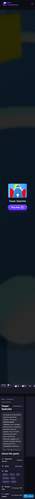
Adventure (10, 399)
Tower (12, 474)
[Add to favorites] (30, 386)
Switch (14, 481)
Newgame (6, 481)
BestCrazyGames (10, 4)
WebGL (5, 474)
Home (3, 399)
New (18, 474)
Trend (13, 478)
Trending (5, 478)
